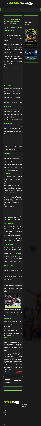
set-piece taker (16, 253)
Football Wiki (27, 24)
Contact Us (23, 406)
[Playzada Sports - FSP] (13, 373)
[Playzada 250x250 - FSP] (31, 60)
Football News (28, 20)
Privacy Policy (24, 404)
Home (4, 410)
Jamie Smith (6, 23)
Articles (4, 412)
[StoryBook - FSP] (31, 45)
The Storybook (28, 22)
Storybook (5, 414)
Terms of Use (23, 402)
